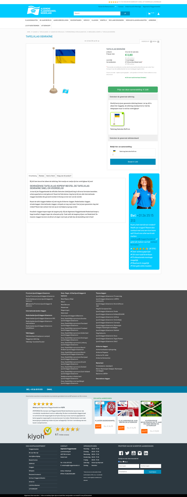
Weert (63, 302)
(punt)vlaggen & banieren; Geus (106, 336)
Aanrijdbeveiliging (60, 20)
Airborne (152, 20)
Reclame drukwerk (116, 20)
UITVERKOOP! (45, 25)
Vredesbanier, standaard (104, 366)
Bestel (133, 161)
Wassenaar (64, 307)
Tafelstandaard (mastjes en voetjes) (38, 336)
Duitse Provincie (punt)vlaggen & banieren (40, 296)
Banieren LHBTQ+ (102, 373)
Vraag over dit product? (64, 176)
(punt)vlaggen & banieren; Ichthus (107, 317)
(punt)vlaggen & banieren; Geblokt (107, 330)
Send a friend (50, 176)
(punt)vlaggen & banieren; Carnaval (108, 322)
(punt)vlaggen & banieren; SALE (106, 341)
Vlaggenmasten (31, 20)
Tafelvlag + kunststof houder (35, 342)
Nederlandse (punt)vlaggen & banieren (39, 315)
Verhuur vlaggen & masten (136, 20)
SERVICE (86, 20)
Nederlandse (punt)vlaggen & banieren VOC (40, 318)
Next (89, 412)
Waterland (64, 313)
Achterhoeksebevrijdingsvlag (106, 349)
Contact (121, 6)
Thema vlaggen (101, 293)
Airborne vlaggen (102, 346)
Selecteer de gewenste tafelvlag (122, 96)
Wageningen (65, 310)
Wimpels (103, 20)
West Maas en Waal (67, 299)
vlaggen (95, 20)
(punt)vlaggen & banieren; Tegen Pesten (109, 338)
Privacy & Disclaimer (85, 495)
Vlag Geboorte (101, 333)
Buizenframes (75, 20)
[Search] (125, 13)
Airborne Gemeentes (103, 358)
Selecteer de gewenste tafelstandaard (124, 138)
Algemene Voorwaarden (31, 495)
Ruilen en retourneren (106, 7)
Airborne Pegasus (102, 352)
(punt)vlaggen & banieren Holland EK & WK (110, 314)
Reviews (41, 176)
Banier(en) (99, 363)
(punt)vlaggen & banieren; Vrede (107, 311)
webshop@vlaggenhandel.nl (143, 239)
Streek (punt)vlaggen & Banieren (72, 316)
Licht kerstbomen (32, 25)
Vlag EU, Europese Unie (103, 309)
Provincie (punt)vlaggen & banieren (38, 293)
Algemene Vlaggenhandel (151, 6)
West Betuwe (65, 304)
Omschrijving (33, 176)
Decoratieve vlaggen (103, 378)
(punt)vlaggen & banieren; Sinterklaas (109, 320)
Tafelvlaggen (30, 333)
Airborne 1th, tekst (102, 355)
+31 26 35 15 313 (67, 462)
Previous (30, 412)
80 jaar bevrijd (45, 20)
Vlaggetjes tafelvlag (32, 339)
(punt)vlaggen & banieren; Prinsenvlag (109, 296)
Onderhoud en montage (133, 6)
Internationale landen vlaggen (36, 311)
